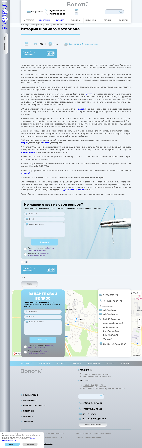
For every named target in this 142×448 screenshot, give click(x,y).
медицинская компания (72, 190)
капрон (24, 142)
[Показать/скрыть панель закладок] (22, 262)
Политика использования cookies (88, 437)
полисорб (25, 173)
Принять (12, 444)
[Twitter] (24, 262)
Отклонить (30, 444)
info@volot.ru (89, 414)
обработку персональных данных (41, 249)
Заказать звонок (93, 424)
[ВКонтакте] (26, 262)
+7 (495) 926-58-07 (57, 11)
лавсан (45, 142)
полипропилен (28, 152)
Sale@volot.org (37, 12)
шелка (81, 109)
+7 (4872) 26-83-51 (57, 14)
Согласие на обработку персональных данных (93, 433)
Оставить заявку (5, 43)
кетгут (88, 94)
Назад (29, 284)
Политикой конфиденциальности (38, 254)
